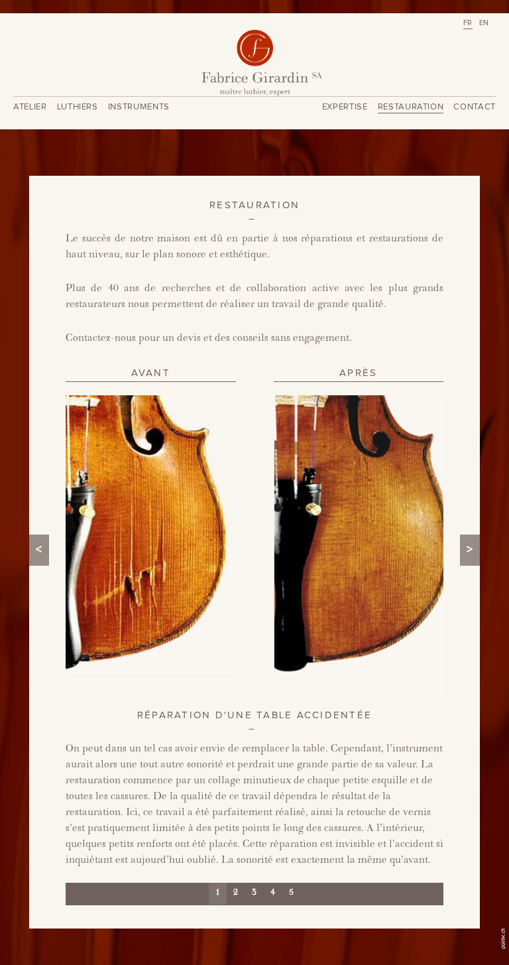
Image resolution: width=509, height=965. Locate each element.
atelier (30, 107)
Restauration (411, 107)
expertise (345, 107)
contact (474, 107)
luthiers (77, 107)
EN (484, 23)
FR (468, 23)
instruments (139, 107)
